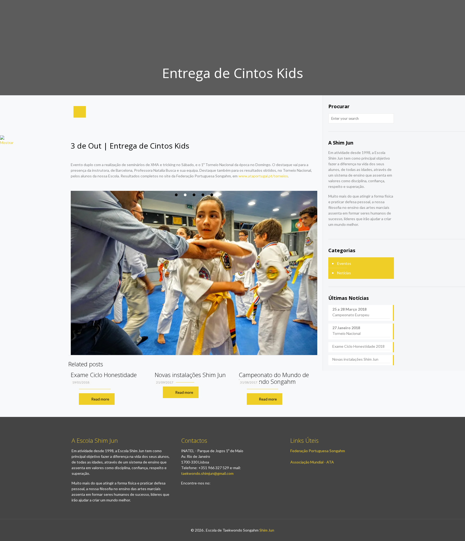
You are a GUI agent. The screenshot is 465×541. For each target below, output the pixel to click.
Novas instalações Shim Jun (190, 375)
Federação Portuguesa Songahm (317, 450)
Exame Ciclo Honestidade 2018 (104, 378)
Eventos (344, 263)
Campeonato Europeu (350, 312)
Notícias (344, 272)
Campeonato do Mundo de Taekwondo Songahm (274, 378)
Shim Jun (266, 530)
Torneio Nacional (346, 330)
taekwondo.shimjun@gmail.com (207, 473)
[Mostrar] (6, 142)
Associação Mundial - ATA (312, 462)
